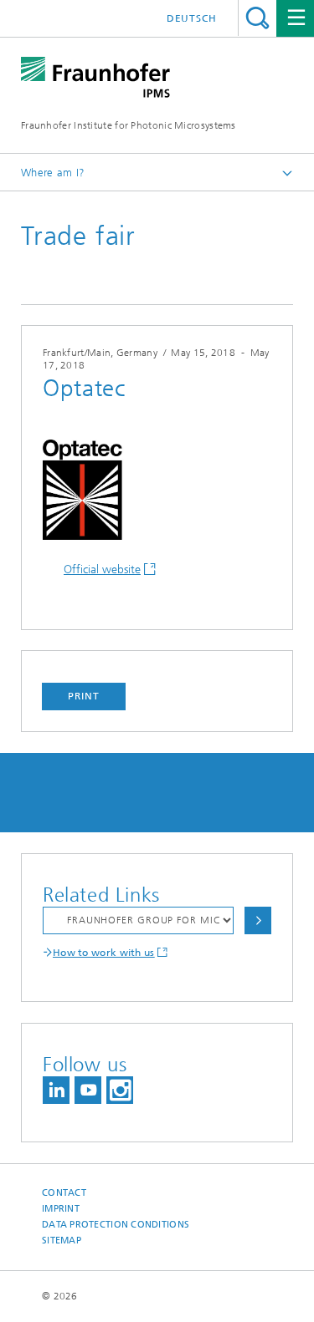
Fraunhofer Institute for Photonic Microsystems (128, 125)
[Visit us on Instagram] (119, 1090)
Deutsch (192, 18)
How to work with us (104, 952)
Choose (258, 920)
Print (84, 696)
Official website (102, 569)
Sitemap (61, 1240)
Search (257, 18)
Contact (64, 1192)
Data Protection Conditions (115, 1224)
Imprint (61, 1208)
